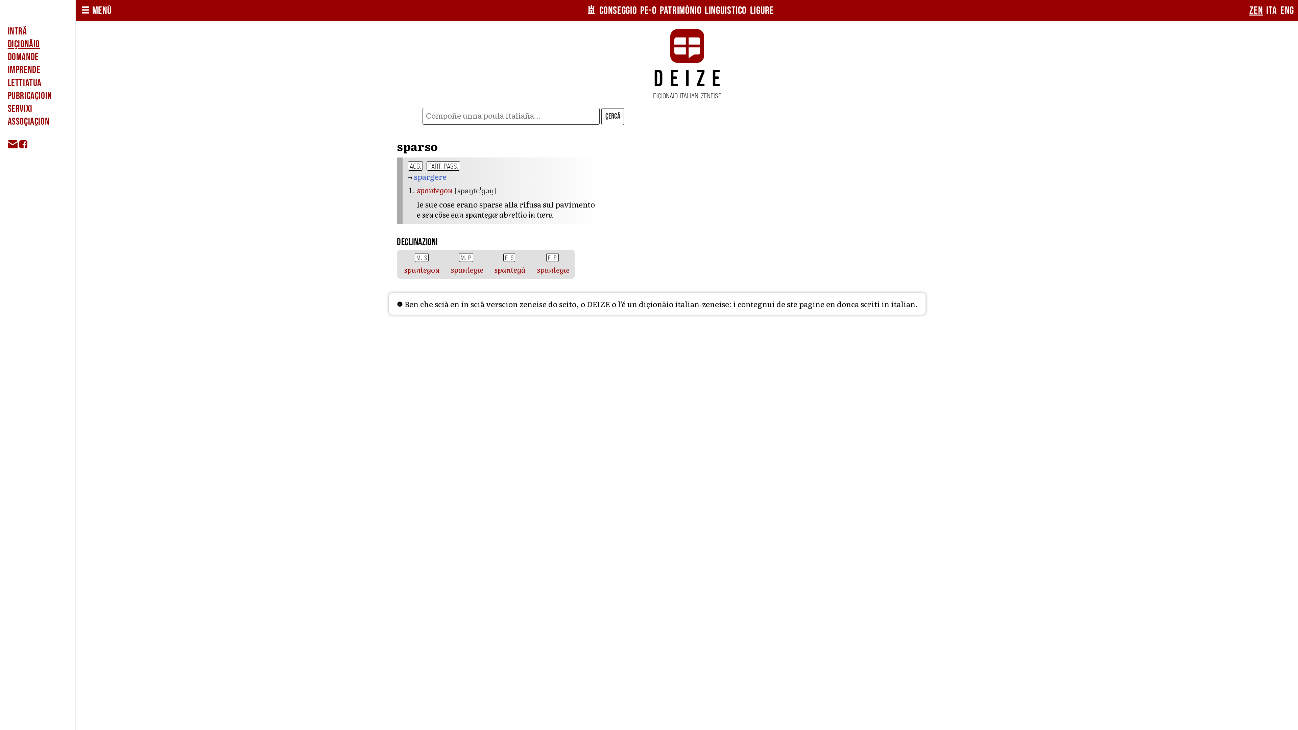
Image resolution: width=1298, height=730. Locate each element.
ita (1271, 10)
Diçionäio (24, 44)
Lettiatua (25, 83)
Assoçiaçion (29, 122)
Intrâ (17, 31)
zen (1256, 10)
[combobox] (511, 116)
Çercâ (612, 116)
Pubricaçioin (30, 96)
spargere (430, 176)
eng (1287, 10)
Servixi (20, 109)
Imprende (24, 70)
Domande (23, 57)
